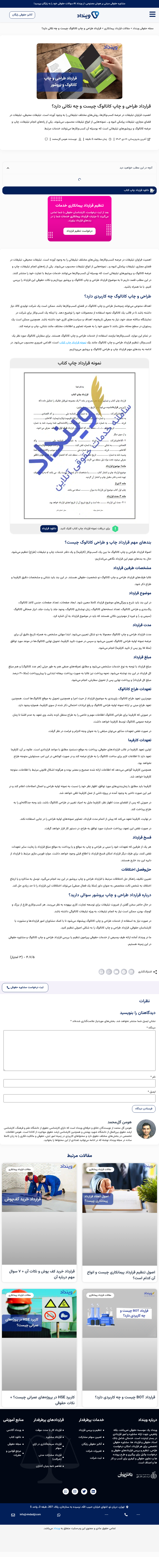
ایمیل (152, 1092)
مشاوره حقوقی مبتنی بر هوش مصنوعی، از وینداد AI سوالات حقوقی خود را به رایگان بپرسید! (79, 4)
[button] (131, 972)
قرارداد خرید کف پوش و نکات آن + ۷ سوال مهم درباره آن (42, 1274)
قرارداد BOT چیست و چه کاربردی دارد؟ (125, 1397)
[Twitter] (84, 1491)
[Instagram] (75, 1491)
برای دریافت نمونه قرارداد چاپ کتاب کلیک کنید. (85, 529)
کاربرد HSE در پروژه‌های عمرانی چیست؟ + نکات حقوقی (42, 1400)
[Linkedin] (93, 1491)
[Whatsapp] (66, 1491)
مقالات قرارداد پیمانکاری (117, 29)
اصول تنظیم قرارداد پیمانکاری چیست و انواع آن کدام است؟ (121, 1275)
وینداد (57, 1528)
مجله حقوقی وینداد (143, 29)
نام (153, 1077)
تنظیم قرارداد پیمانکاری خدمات (79, 206)
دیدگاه (151, 1028)
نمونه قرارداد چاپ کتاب (72, 342)
